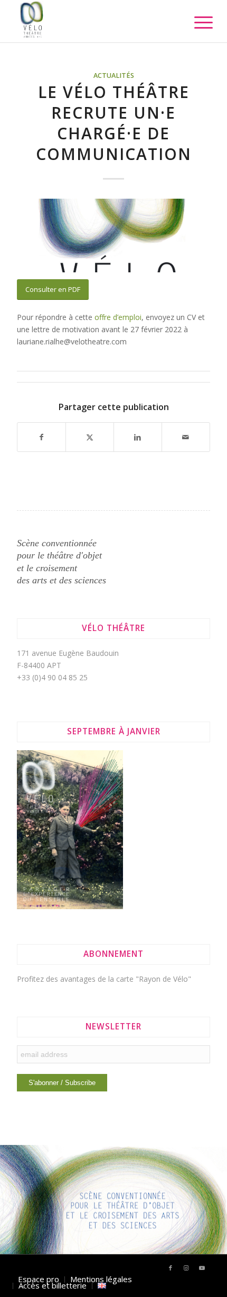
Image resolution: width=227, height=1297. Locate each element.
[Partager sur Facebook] (41, 437)
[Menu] (195, 22)
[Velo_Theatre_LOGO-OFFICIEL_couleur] (94, 21)
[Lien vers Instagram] (186, 1268)
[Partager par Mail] (186, 437)
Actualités (113, 75)
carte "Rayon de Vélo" (153, 979)
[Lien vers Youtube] (202, 1268)
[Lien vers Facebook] (170, 1268)
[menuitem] (195, 22)
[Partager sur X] (90, 437)
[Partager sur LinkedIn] (138, 437)
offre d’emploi (117, 317)
